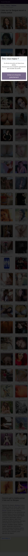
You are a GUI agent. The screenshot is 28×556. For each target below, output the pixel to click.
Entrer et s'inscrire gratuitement (14, 76)
